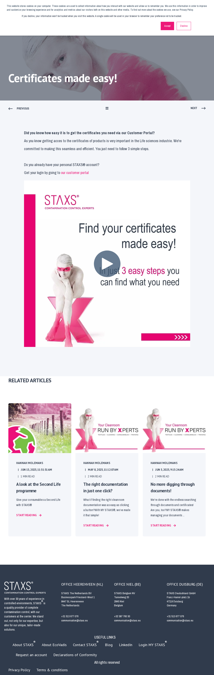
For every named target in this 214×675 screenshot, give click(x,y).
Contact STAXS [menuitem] (86, 643)
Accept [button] (167, 26)
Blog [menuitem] (109, 644)
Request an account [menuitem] (31, 654)
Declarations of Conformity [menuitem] (75, 654)
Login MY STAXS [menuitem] (153, 643)
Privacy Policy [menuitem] (19, 669)
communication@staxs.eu (74, 620)
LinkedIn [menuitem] (125, 644)
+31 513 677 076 (69, 616)
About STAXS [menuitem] (24, 643)
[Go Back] (107, 108)
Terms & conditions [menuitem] (52, 669)
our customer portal (75, 172)
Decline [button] (183, 26)
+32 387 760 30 (122, 616)
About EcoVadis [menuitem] (54, 644)
